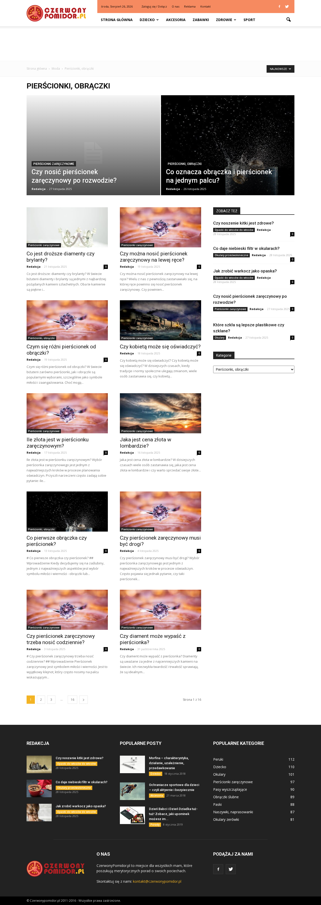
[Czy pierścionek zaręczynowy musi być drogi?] (160, 511)
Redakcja (39, 189)
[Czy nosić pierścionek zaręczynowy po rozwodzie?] (93, 153)
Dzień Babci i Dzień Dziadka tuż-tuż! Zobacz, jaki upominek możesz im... (173, 814)
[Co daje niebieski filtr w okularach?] (39, 788)
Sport (249, 19)
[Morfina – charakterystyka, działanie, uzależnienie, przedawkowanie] (132, 764)
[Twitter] (287, 7)
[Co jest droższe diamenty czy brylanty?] (67, 227)
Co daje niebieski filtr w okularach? (246, 248)
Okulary (219, 337)
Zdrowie (224, 19)
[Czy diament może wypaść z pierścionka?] (160, 610)
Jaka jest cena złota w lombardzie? (145, 443)
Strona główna (117, 19)
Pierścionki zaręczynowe (53, 164)
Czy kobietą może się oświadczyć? (160, 347)
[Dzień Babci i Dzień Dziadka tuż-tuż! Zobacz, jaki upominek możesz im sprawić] (132, 815)
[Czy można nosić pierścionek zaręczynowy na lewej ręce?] (160, 227)
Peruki (218, 759)
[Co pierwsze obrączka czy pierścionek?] (67, 511)
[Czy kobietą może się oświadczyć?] (160, 320)
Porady (154, 824)
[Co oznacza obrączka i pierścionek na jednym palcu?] (228, 148)
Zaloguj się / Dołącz (154, 6)
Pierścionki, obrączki (185, 164)
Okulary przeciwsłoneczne (231, 255)
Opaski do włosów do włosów (234, 230)
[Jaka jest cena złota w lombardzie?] (160, 413)
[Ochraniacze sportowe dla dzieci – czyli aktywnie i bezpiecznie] (132, 791)
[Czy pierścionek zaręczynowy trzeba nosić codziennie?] (67, 610)
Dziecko (147, 19)
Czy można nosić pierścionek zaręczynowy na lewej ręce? (153, 257)
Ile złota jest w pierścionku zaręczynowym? (58, 443)
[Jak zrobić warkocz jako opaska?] (39, 812)
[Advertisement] (160, 43)
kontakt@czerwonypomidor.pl (157, 881)
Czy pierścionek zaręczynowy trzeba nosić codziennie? (61, 639)
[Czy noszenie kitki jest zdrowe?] (39, 764)
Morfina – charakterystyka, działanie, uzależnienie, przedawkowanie (169, 763)
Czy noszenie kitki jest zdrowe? (243, 223)
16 (72, 699)
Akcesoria (176, 19)
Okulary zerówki (226, 819)
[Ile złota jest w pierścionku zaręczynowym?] (67, 413)
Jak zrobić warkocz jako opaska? (245, 270)
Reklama (190, 6)
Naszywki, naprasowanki (233, 812)
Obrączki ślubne (226, 796)
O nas (175, 6)
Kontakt (205, 6)
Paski (217, 804)
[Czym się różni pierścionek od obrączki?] (67, 320)
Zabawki (201, 19)
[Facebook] (279, 7)
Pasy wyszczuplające (230, 789)
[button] (288, 20)
